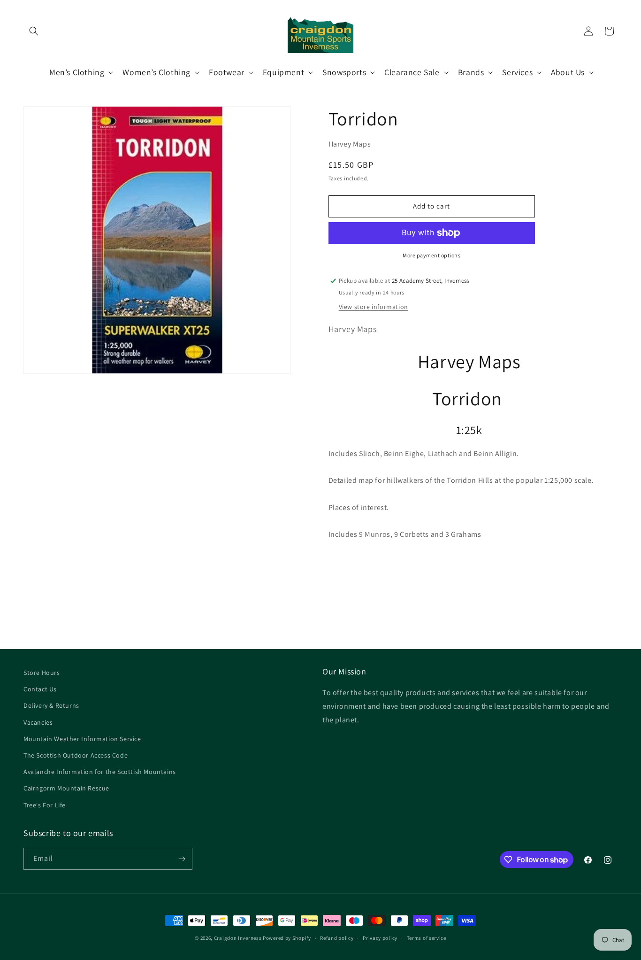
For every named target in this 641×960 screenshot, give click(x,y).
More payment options (431, 255)
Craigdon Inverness (238, 938)
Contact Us (40, 689)
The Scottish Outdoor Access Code (75, 755)
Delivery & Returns (51, 705)
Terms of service (426, 938)
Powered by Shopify (287, 938)
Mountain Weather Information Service (82, 739)
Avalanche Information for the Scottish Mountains (99, 771)
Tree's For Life (44, 805)
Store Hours (41, 672)
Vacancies (38, 722)
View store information (373, 306)
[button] (33, 31)
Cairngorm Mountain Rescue (66, 788)
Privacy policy (380, 938)
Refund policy (336, 938)
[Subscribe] (181, 859)
